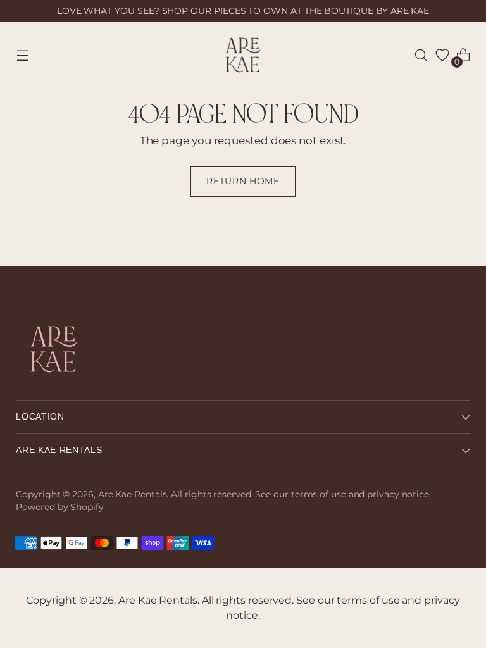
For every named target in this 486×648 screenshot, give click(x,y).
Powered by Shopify (59, 507)
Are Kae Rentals (132, 494)
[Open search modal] (421, 55)
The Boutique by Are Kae (366, 11)
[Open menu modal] (22, 55)
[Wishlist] (442, 55)
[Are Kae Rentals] (243, 55)
